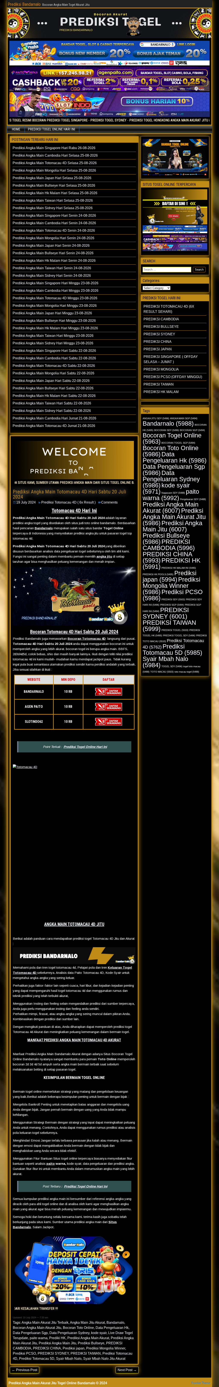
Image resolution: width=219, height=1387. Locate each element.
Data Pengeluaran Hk (112, 1328)
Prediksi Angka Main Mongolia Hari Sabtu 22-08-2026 (53, 373)
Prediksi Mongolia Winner (105, 1348)
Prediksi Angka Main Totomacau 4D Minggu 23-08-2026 (55, 298)
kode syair (99, 1333)
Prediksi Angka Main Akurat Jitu (174, 516)
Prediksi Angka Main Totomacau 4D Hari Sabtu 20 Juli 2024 (69, 494)
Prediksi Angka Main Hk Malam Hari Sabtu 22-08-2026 (54, 396)
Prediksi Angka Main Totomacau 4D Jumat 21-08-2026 (54, 426)
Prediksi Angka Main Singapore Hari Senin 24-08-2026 (54, 215)
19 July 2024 (26, 502)
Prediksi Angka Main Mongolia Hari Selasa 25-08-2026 (54, 170)
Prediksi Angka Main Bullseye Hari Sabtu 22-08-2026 (53, 388)
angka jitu (104, 556)
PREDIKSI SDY (173, 599)
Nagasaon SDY (173, 493)
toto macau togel (187, 671)
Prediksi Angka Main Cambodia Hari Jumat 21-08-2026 (54, 418)
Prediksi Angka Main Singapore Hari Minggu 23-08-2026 (55, 283)
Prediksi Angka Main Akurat (88, 1338)
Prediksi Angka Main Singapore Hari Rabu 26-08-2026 (54, 148)
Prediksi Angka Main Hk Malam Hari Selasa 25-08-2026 (55, 193)
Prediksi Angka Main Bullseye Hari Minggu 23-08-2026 (54, 320)
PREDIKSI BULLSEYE (161, 326)
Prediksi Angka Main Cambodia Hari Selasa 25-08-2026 (55, 155)
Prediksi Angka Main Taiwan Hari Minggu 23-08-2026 (53, 335)
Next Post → (127, 1370)
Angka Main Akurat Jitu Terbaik (45, 1322)
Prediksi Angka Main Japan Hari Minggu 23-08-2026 (52, 313)
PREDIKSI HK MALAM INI (178, 568)
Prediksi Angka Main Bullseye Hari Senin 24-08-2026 (53, 253)
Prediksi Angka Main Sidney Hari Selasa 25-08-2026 (53, 208)
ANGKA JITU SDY (156, 418)
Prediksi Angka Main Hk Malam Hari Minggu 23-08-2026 (55, 328)
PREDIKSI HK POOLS (158, 574)
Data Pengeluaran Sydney (69, 1333)
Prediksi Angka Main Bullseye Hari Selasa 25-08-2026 (54, 185)
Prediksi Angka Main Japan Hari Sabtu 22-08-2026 (51, 381)
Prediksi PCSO (24, 1353)
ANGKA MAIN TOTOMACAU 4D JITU (74, 924)
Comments (109, 502)
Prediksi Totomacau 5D (36, 1358)
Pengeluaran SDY (193, 499)
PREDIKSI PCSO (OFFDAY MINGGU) (173, 377)
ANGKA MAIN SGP (183, 418)
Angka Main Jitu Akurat (87, 1322)
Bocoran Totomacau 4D (87, 638)
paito (50, 1163)
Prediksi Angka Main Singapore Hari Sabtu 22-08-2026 (54, 350)
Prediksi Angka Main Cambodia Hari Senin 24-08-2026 (54, 223)
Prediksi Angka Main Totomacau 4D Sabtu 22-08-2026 (54, 366)
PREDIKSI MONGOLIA (161, 369)
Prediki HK (57, 1338)
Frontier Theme (200, 1383)
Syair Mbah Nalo (68, 1358)
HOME (16, 129)
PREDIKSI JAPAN (158, 349)
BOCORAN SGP (192, 430)
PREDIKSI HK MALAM (161, 392)
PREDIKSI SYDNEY (53, 1353)
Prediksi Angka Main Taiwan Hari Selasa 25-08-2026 (53, 200)
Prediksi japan (73, 1348)
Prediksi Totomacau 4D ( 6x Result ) (68, 502)
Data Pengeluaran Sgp (30, 1333)
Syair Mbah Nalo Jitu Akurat (104, 1358)
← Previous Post (24, 1370)
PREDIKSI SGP (172, 605)
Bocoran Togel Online (172, 438)
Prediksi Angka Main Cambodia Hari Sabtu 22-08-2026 (54, 358)
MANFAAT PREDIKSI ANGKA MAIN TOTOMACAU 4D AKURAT (74, 1040)
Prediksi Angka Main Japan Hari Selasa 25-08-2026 (52, 178)
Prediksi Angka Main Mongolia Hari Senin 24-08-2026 (53, 238)
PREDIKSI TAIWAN (86, 1353)
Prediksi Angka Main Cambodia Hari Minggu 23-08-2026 (55, 290)
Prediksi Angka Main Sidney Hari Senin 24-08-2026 (52, 275)
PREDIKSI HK (171, 563)
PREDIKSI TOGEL (174, 630)
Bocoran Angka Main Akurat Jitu (37, 1328)
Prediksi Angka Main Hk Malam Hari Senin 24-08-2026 (54, 260)
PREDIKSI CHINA (47, 1348)
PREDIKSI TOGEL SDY (179, 635)
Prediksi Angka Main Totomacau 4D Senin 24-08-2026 (54, 230)
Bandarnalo (44, 528)
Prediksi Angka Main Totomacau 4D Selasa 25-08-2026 (55, 163)
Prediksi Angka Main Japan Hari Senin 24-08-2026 (51, 245)
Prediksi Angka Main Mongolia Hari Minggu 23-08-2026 (55, 305)
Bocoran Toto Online (78, 1328)
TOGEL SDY (171, 666)
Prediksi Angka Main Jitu (57, 1343)
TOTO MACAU (162, 671)
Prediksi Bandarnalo (24, 4)
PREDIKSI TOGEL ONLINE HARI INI (51, 129)
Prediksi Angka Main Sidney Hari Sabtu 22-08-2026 (52, 411)
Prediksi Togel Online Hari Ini (85, 747)
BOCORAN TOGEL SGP (178, 443)
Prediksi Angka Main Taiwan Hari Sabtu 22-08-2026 (52, 403)
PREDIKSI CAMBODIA (161, 319)
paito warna (38, 1338)
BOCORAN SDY (166, 430)
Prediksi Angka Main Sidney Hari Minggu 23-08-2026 (53, 343)
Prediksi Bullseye (91, 1343)
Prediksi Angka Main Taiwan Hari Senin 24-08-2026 (52, 268)
